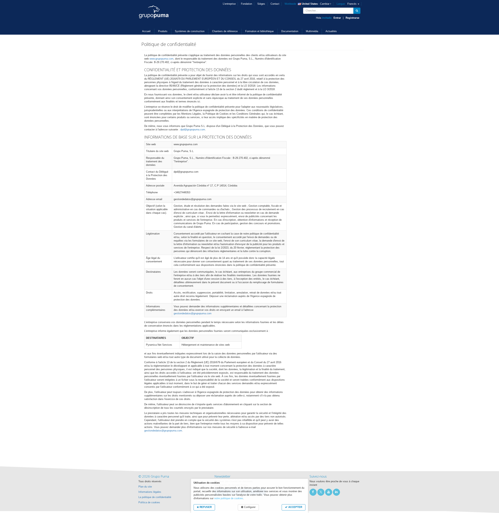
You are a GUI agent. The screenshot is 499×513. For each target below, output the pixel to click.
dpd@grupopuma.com (192, 129)
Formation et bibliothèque (259, 31)
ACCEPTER (295, 507)
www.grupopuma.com (161, 58)
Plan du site (145, 486)
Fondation (246, 4)
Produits (162, 31)
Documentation (289, 31)
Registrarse (352, 18)
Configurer (249, 507)
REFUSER (205, 507)
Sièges (261, 4)
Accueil (146, 31)
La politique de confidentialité (154, 497)
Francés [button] (347, 4)
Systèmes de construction (189, 31)
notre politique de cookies (228, 498)
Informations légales (149, 492)
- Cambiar (307, 4)
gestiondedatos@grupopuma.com (192, 313)
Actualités (331, 31)
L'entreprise (229, 4)
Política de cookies (149, 502)
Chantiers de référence (225, 31)
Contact (275, 4)
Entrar (337, 18)
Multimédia (312, 31)
